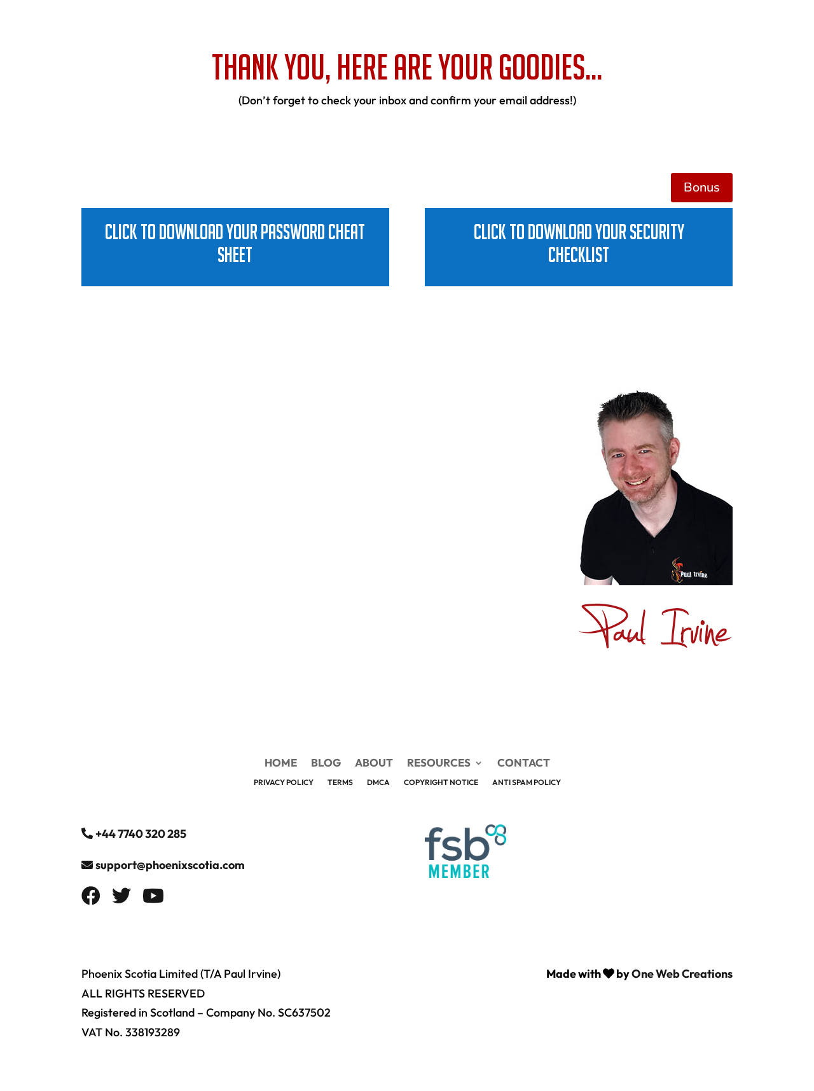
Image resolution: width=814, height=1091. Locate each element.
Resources (613, 27)
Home (471, 27)
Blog (513, 27)
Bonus (702, 187)
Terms (340, 782)
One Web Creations (682, 973)
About (556, 27)
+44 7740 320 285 (140, 833)
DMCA (378, 782)
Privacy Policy (284, 782)
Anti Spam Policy (526, 782)
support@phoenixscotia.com (170, 865)
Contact (687, 27)
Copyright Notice (441, 782)
